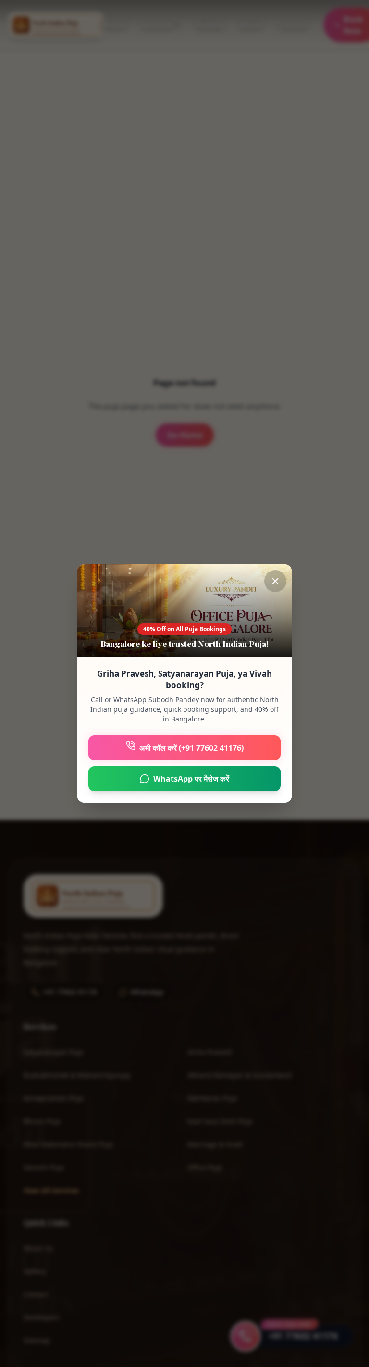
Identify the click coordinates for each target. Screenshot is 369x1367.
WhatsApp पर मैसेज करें (191, 778)
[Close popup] (275, 581)
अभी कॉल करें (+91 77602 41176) (191, 748)
